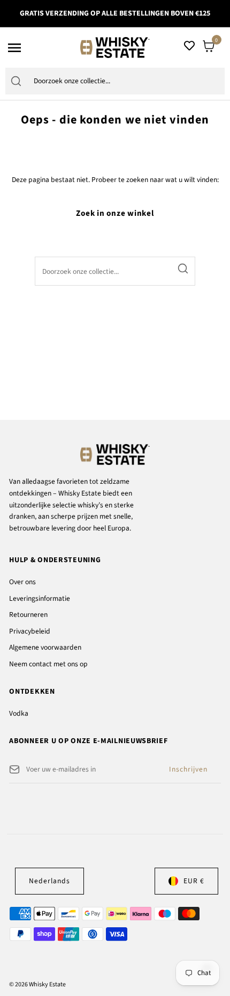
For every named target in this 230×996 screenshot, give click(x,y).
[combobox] (126, 81)
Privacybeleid (29, 631)
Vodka (18, 713)
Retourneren (28, 614)
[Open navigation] (40, 47)
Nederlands (49, 881)
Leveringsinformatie (39, 598)
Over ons (22, 582)
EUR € (193, 881)
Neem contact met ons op (48, 664)
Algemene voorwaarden (45, 647)
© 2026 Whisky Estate (37, 984)
